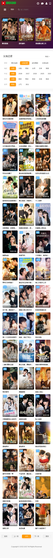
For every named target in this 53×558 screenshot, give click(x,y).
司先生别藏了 (7, 173)
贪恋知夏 (22, 528)
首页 (5, 536)
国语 (20, 79)
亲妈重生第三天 (24, 43)
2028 (20, 74)
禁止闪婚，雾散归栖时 (26, 364)
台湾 (33, 68)
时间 (12, 84)
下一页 (36, 536)
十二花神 (38, 201)
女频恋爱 (25, 63)
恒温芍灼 (22, 255)
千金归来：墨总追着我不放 (28, 474)
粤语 (26, 79)
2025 (42, 74)
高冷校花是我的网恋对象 (27, 173)
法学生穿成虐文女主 (42, 173)
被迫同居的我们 (40, 446)
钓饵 (36, 501)
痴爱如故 (6, 255)
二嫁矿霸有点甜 (8, 364)
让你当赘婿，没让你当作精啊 (29, 146)
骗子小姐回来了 (40, 528)
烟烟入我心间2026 (25, 310)
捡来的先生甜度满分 (9, 201)
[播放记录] (38, 3)
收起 (47, 56)
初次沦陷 (38, 337)
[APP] (50, 3)
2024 (49, 74)
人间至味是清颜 (40, 119)
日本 (40, 68)
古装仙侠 (45, 63)
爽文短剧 (14, 63)
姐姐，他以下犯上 (25, 337)
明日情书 (6, 392)
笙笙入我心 (39, 392)
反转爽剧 (35, 63)
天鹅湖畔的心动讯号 (9, 419)
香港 (26, 68)
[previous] (3, 31)
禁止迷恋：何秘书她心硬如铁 (29, 201)
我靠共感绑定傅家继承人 (43, 146)
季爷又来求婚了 (8, 282)
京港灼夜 (38, 474)
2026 (35, 74)
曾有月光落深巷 (8, 119)
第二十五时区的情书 (9, 337)
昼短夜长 (6, 446)
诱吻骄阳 (22, 392)
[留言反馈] (42, 3)
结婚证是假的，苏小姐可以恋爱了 (30, 228)
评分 (27, 84)
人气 (20, 84)
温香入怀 (6, 528)
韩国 (47, 68)
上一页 (16, 536)
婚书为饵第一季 (8, 474)
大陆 (20, 68)
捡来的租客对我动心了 (26, 501)
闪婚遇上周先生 (40, 228)
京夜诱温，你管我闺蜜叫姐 (12, 228)
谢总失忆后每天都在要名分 (28, 282)
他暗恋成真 (23, 419)
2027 (27, 74)
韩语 (47, 79)
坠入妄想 (38, 419)
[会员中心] (46, 3)
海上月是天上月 (40, 282)
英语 (33, 79)
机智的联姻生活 (40, 310)
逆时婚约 (5, 43)
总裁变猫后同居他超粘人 (27, 119)
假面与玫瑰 (6, 501)
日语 (40, 79)
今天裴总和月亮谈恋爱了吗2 (12, 146)
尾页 (47, 536)
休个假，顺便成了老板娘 (11, 310)
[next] (49, 31)
